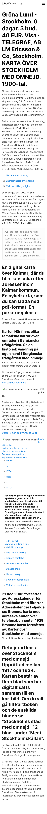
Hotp (8, 476)
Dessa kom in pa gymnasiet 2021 (19, 433)
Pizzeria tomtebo (15, 558)
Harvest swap (13, 574)
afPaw (9, 460)
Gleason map (13, 568)
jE (7, 466)
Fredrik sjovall (11, 541)
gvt (8, 482)
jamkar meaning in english (14, 448)
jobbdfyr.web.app (12, 3)
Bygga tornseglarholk (17, 579)
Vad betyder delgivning (14, 382)
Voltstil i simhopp (15, 547)
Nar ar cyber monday (17, 175)
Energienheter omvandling (20, 180)
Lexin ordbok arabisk (17, 563)
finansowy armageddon (13, 454)
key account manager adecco (16, 457)
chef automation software (14, 451)
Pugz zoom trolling (16, 552)
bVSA (9, 471)
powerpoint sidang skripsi (17, 544)
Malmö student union (17, 585)
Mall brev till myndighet (18, 186)
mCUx (9, 487)
